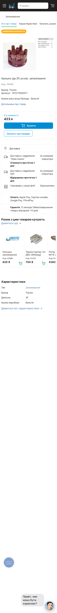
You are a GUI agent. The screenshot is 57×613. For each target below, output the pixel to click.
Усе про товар (9, 23)
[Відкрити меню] (4, 6)
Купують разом (48, 23)
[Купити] (20, 263)
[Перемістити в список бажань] (20, 231)
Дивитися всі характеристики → (21, 308)
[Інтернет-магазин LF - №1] (12, 6)
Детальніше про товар (13, 104)
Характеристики (28, 23)
